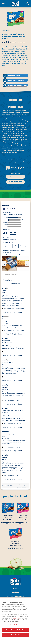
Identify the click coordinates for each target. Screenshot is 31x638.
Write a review (21, 42)
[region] (15, 617)
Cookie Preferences (15, 625)
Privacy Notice (16, 618)
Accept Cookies (15, 634)
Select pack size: (15, 173)
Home (15, 589)
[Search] (27, 3)
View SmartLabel (15, 182)
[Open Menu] (3, 3)
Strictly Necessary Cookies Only (15, 630)
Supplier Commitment (15, 596)
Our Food (15, 592)
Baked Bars (6, 31)
